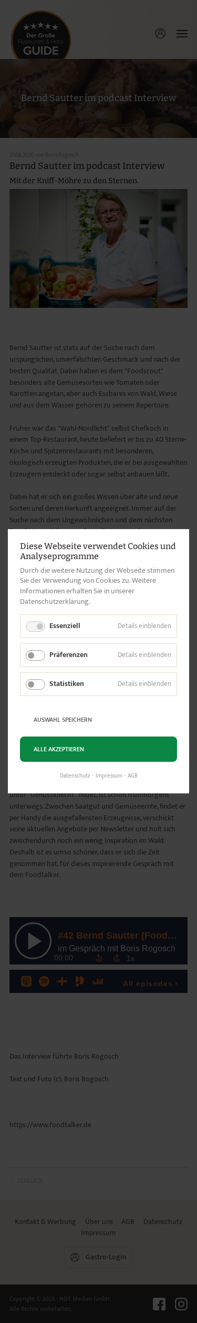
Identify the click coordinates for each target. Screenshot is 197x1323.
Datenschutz (75, 776)
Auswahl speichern (63, 719)
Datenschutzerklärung (54, 601)
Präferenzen (68, 655)
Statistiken (66, 684)
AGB (133, 776)
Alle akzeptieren (59, 749)
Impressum (109, 776)
